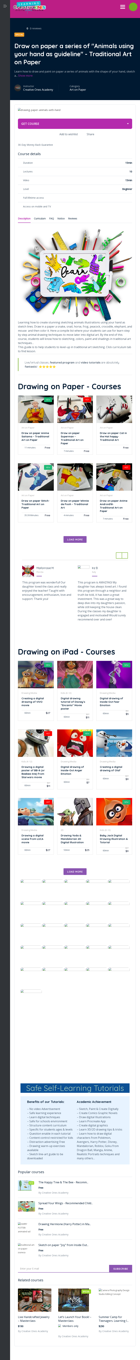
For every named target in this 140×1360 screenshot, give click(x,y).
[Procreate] (5, 108)
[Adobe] (5, 41)
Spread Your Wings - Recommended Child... (65, 1203)
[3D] (5, 32)
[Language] (5, 83)
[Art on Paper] (5, 49)
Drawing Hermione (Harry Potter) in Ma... (64, 1224)
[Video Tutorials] (5, 116)
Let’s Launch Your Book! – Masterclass (74, 1319)
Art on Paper (78, 90)
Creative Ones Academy (38, 90)
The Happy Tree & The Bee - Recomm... (63, 1182)
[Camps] (5, 66)
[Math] (5, 91)
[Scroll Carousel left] (119, 555)
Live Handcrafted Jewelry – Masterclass (34, 1319)
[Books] (5, 58)
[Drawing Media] (5, 74)
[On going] (5, 100)
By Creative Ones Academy (33, 1331)
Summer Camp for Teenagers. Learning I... (114, 1319)
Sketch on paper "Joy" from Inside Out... (63, 1245)
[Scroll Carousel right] (125, 555)
